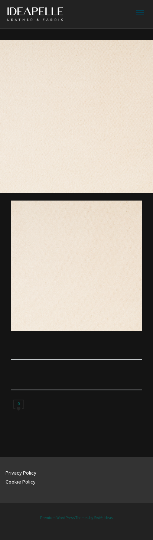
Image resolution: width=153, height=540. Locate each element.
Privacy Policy (21, 472)
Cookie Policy (21, 481)
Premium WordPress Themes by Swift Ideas (76, 517)
